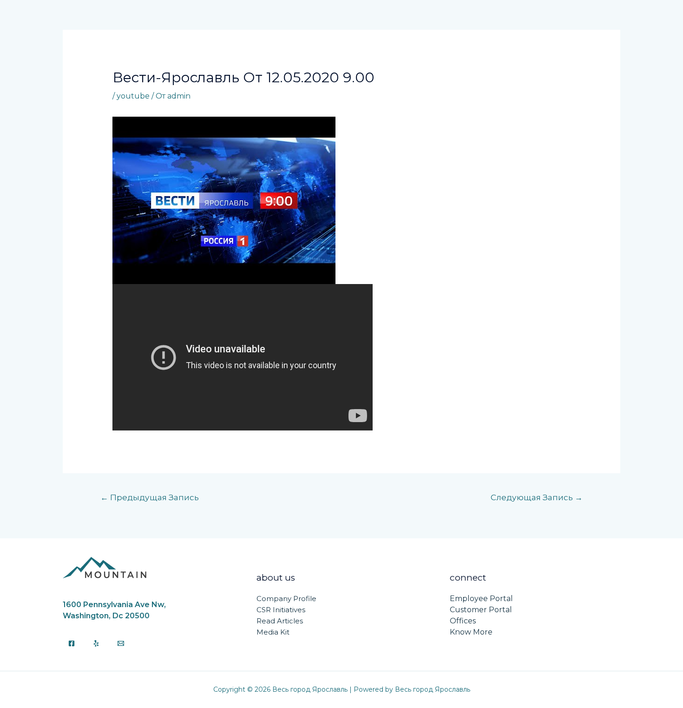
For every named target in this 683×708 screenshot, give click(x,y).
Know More (471, 632)
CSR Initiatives (280, 609)
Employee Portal (481, 598)
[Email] (121, 643)
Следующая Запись (537, 497)
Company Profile (286, 598)
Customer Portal (481, 609)
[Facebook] (71, 643)
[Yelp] (96, 643)
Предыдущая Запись (149, 497)
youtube (133, 96)
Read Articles (279, 620)
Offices (463, 620)
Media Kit (272, 632)
